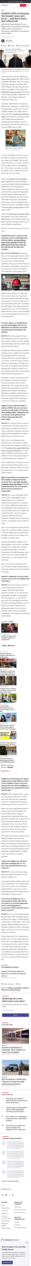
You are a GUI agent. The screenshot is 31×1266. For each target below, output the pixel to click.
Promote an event (19, 1212)
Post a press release (13, 1181)
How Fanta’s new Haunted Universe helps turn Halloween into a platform (16, 1127)
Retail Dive (17, 1225)
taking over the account (16, 207)
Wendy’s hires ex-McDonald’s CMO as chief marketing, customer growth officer (16, 1109)
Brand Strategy (15, 990)
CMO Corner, (5, 990)
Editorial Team (5, 1208)
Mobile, (10, 988)
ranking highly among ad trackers (11, 92)
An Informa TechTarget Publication (15, 1)
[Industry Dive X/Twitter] (9, 1195)
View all (4, 1181)
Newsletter (4, 1213)
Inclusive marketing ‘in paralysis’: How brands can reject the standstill (13, 1049)
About (3, 1205)
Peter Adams (9, 40)
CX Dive (16, 1222)
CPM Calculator (5, 1228)
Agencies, (26, 988)
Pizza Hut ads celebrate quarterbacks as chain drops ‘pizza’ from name (16, 1100)
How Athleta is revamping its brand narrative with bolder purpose (16, 1118)
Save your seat (7, 1262)
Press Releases (5, 1221)
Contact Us (4, 1211)
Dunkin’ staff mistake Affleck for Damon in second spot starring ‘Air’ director (13, 973)
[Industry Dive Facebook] (6, 1195)
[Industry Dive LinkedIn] (2, 1195)
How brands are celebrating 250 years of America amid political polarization (14, 1081)
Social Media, (18, 988)
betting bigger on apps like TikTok (18, 214)
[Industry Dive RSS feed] (13, 1195)
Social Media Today (20, 1227)
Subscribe (23, 5)
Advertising (17, 1207)
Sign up (15, 1015)
